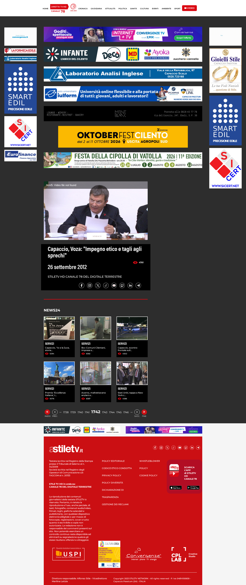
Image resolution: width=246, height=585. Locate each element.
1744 (112, 412)
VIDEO (190, 8)
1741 (87, 412)
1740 (80, 412)
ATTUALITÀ (110, 9)
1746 (126, 412)
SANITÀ (133, 9)
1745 (119, 412)
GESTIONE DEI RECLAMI (115, 504)
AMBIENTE (166, 9)
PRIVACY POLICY (111, 475)
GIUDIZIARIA (96, 9)
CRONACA (83, 9)
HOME (45, 9)
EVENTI (155, 9)
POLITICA (122, 9)
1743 (104, 412)
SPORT (177, 9)
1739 (73, 412)
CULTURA (144, 9)
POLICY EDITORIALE (113, 461)
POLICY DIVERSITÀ (112, 482)
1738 (66, 412)
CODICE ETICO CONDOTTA (117, 468)
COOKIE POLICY (148, 475)
